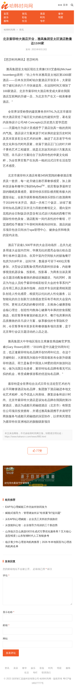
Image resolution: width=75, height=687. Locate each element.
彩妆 (24, 17)
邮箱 (6, 625)
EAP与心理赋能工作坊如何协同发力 (26, 506)
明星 (60, 17)
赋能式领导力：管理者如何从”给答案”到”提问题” (33, 512)
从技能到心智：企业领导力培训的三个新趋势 (31, 525)
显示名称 (8, 612)
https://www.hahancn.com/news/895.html (25, 436)
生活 (24, 21)
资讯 (24, 13)
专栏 (42, 21)
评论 (6, 575)
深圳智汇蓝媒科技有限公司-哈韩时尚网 (31, 678)
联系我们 (46, 672)
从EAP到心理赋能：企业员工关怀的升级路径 (31, 519)
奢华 (60, 13)
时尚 (42, 17)
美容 (42, 13)
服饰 (6, 21)
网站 (5, 638)
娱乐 (6, 17)
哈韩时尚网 (9, 29)
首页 (6, 13)
